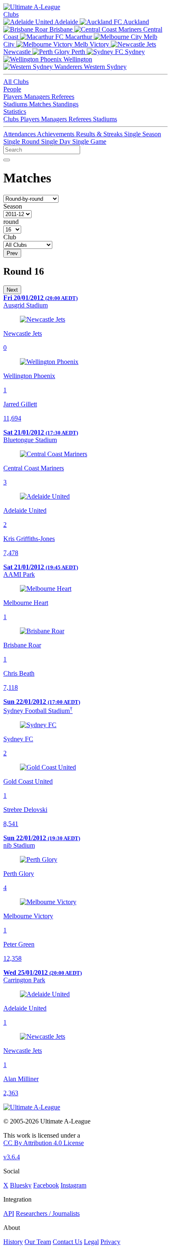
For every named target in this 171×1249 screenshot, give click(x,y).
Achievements (56, 134)
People (12, 89)
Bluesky (21, 1185)
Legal (91, 1241)
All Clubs (16, 81)
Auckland (135, 21)
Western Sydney (104, 66)
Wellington (77, 59)
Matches (41, 104)
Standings (65, 104)
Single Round (22, 141)
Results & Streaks (100, 134)
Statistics (14, 111)
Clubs (11, 14)
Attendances (20, 134)
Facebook (46, 1185)
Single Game (89, 141)
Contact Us (67, 1241)
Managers (37, 96)
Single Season (142, 134)
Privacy (110, 1241)
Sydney (134, 51)
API (8, 1213)
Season (12, 206)
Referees (62, 96)
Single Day (56, 141)
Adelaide (66, 21)
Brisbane (61, 29)
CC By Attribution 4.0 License (43, 1142)
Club (9, 237)
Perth (78, 51)
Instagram (73, 1185)
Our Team (37, 1241)
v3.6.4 (11, 1156)
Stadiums (16, 104)
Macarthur (79, 36)
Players (13, 96)
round (11, 221)
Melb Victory (92, 44)
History (13, 1241)
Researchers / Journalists (48, 1213)
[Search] (6, 160)
